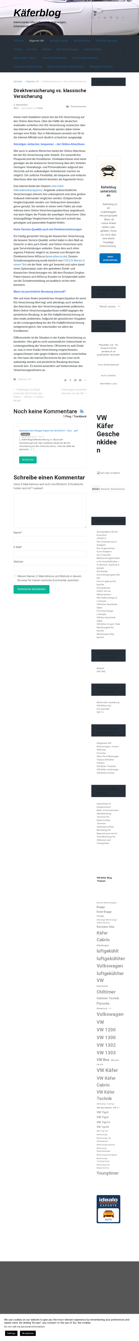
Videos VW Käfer (105, 759)
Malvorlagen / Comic (108, 746)
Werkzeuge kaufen (106, 1144)
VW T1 (116, 1108)
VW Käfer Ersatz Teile (108, 624)
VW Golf (115, 1060)
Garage (100, 916)
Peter (40, 108)
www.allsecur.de (56, 256)
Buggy (101, 907)
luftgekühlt (108, 951)
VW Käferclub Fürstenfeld (104, 707)
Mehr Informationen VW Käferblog (107, 812)
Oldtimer (101, 749)
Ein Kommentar (78, 106)
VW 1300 (106, 1037)
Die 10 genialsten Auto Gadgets (106, 550)
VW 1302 (101, 671)
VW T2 (100, 712)
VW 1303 (106, 1053)
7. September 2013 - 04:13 (31, 436)
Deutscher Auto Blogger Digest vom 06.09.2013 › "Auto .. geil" (48, 430)
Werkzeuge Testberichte (103, 1159)
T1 (109, 1008)
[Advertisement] (118, 128)
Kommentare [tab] (118, 489)
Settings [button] (11, 1333)
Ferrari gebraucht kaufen (106, 583)
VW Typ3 (102, 1112)
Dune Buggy (104, 911)
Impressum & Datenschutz (104, 805)
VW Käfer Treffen (105, 1104)
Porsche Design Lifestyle (105, 613)
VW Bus (100, 763)
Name (18, 532)
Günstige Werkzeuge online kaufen (107, 921)
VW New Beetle (104, 1107)
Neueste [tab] (105, 489)
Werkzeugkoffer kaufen (105, 629)
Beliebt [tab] (96, 489)
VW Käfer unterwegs (107, 769)
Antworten (28, 459)
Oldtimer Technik (108, 998)
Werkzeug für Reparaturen (103, 1166)
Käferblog (37, 12)
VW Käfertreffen (105, 773)
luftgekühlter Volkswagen (111, 962)
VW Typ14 (103, 1122)
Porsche (101, 753)
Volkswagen (110, 1014)
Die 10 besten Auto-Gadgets (107, 543)
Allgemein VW (32, 81)
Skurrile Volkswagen (108, 756)
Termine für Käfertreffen (103, 819)
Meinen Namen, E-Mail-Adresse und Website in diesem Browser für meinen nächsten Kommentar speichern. (49, 578)
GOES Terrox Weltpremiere (104, 593)
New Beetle (102, 986)
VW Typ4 (102, 1117)
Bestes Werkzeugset (107, 902)
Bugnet (100, 668)
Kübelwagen (103, 945)
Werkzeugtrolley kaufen (105, 636)
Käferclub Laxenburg (108, 702)
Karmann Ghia (105, 926)
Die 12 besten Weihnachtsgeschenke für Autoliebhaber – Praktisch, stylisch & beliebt (108, 561)
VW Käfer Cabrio (106, 1082)
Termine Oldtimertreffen (105, 825)
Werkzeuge (102, 1134)
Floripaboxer (104, 588)
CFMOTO (101, 538)
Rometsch (102, 1008)
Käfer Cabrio (103, 936)
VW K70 (100, 1064)
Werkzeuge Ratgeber (107, 1155)
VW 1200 (106, 1030)
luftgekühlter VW (110, 977)
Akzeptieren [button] (28, 1333)
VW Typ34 (103, 1126)
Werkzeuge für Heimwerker (104, 1139)
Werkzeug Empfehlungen (104, 1149)
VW (100, 1022)
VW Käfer (107, 1070)
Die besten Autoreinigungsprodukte (108, 574)
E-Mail (18, 547)
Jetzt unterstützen (110, 258)
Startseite (18, 81)
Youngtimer (107, 1173)
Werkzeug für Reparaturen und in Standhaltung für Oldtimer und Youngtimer (107, 837)
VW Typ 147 (102, 1131)
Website (18, 561)
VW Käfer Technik (106, 766)
